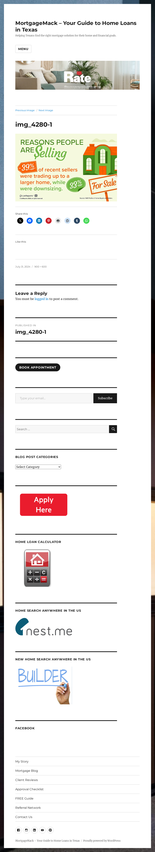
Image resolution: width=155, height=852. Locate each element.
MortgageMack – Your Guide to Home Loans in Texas (47, 840)
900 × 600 (40, 266)
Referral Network (28, 808)
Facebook (25, 728)
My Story (22, 761)
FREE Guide (24, 798)
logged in (42, 299)
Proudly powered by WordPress (102, 840)
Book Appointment (37, 367)
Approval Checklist (29, 789)
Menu (23, 49)
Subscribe (105, 398)
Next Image (46, 110)
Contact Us (23, 817)
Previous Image (25, 110)
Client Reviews (26, 780)
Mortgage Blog (26, 771)
